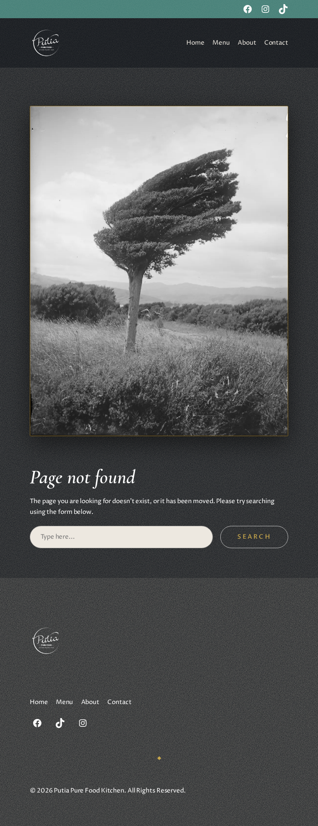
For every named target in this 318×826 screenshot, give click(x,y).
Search (254, 536)
